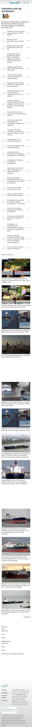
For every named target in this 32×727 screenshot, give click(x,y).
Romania (28, 40)
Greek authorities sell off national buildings (15, 146)
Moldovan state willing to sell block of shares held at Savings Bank (15, 84)
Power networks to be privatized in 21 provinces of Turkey (16, 113)
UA (24, 2)
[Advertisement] (16, 369)
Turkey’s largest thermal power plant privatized (15, 194)
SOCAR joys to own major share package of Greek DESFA (16, 33)
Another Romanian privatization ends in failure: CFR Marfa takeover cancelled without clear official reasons (14, 58)
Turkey (29, 188)
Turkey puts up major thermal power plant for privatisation (15, 209)
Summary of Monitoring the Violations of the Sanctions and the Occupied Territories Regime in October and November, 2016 (15, 24)
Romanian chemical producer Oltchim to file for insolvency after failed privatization (16, 180)
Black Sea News (21, 689)
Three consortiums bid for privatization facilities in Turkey (16, 217)
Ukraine (28, 140)
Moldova (28, 76)
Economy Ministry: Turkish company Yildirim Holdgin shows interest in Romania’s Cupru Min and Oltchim (15, 104)
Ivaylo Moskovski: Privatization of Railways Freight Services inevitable (16, 153)
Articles (4, 690)
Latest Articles (7, 255)
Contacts (4, 700)
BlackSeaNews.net (20, 694)
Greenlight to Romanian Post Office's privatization (15, 161)
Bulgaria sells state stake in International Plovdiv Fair (15, 47)
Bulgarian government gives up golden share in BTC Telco (15, 68)
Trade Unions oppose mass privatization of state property (14, 76)
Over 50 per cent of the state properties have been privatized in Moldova (15, 170)
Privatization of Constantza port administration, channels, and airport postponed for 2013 (16, 227)
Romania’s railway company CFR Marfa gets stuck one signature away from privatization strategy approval (15, 239)
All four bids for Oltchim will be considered (15, 248)
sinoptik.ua (20, 654)
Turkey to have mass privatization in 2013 (14, 188)
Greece (29, 33)
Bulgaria (28, 47)
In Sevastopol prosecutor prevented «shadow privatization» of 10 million (16, 201)
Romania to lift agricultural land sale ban (15, 40)
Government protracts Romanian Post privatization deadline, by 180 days (16, 122)
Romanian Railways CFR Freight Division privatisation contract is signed (15, 93)
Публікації (27, 617)
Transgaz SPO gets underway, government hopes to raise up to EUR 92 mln (15, 132)
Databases (5, 693)
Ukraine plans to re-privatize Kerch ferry (14, 140)
